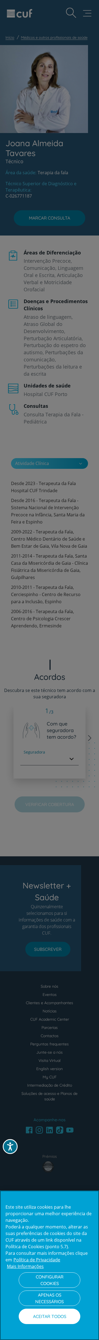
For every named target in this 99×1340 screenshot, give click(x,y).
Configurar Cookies (50, 1280)
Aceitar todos (49, 1316)
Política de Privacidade (36, 1260)
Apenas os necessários (49, 1298)
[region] (49, 1265)
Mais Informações (25, 1266)
